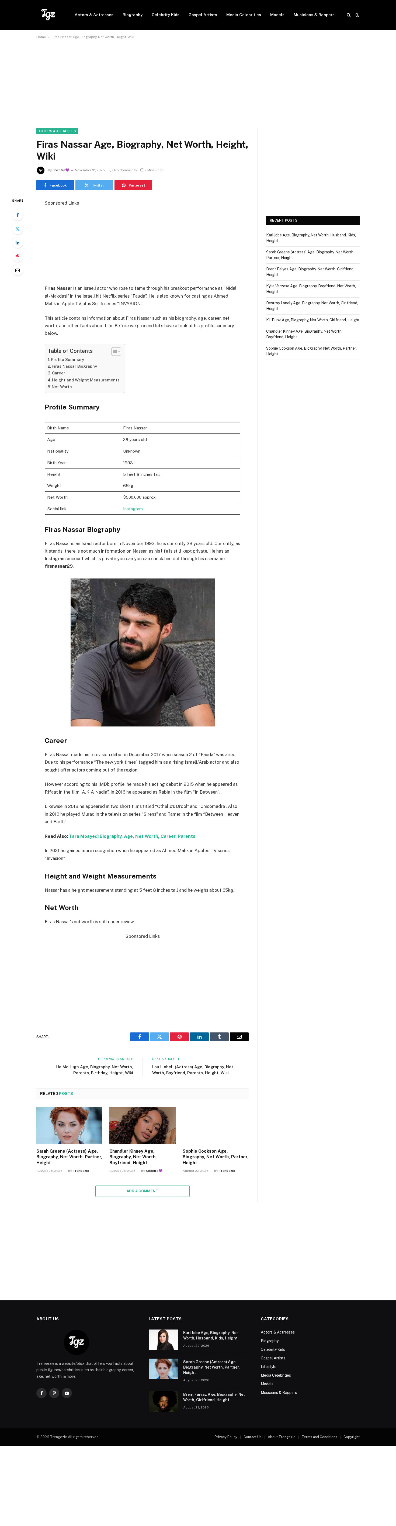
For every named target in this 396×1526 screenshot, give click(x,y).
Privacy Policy (226, 1437)
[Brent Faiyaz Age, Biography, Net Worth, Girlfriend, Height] (163, 1401)
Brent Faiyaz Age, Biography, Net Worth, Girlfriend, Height (214, 1397)
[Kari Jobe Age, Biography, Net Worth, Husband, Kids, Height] (163, 1339)
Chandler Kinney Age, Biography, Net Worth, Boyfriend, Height (133, 1157)
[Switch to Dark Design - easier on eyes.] (357, 15)
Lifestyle (268, 1367)
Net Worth (62, 386)
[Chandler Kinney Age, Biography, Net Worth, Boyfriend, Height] (142, 1125)
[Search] (349, 15)
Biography (133, 14)
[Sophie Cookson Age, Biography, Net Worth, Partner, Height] (216, 1125)
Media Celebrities (243, 14)
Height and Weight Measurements (86, 380)
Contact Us (253, 1437)
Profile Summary (67, 359)
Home (41, 37)
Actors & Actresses (94, 14)
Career (58, 373)
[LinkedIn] (17, 242)
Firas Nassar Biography (74, 366)
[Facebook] (17, 215)
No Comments (125, 170)
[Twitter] (17, 228)
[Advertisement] (198, 88)
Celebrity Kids (165, 14)
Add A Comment (142, 1191)
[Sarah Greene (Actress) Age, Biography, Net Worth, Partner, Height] (69, 1125)
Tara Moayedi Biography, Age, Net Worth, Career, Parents (132, 836)
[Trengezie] (48, 15)
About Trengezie (282, 1437)
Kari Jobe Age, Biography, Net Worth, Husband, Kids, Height (210, 1335)
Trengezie (81, 1171)
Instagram (133, 508)
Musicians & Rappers (314, 14)
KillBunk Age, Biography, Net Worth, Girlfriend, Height (313, 320)
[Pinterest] (17, 256)
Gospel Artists (203, 14)
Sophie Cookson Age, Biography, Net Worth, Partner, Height (216, 1157)
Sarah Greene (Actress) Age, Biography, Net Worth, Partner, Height (69, 1157)
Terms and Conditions (319, 1437)
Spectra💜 (61, 170)
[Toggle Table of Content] (113, 351)
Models (277, 14)
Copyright (351, 1437)
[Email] (17, 270)
